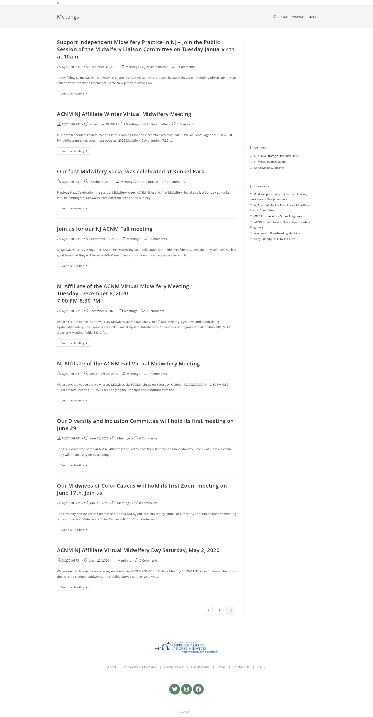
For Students (200, 667)
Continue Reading (76, 92)
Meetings (132, 67)
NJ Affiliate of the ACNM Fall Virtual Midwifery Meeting (128, 363)
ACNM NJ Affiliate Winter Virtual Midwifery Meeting (124, 113)
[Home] (274, 17)
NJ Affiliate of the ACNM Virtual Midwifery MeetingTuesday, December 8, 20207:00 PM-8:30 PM (123, 293)
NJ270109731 (71, 67)
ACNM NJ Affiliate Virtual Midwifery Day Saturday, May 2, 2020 (138, 550)
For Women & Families (140, 667)
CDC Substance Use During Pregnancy (278, 216)
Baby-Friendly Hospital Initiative (274, 239)
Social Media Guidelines (269, 168)
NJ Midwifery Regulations (270, 162)
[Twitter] (174, 689)
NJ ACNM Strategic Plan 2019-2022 (276, 156)
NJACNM (184, 712)
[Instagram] (186, 689)
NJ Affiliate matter (155, 67)
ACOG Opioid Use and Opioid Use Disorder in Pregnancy (280, 224)
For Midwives (173, 667)
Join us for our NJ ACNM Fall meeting (105, 228)
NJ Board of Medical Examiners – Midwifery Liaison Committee (279, 207)
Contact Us (241, 667)
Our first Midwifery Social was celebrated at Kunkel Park (131, 171)
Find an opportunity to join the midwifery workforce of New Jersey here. (278, 196)
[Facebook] (198, 689)
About (111, 667)
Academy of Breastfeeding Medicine (277, 233)
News (221, 667)
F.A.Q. (261, 667)
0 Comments (186, 67)
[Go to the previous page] (208, 610)
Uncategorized (147, 182)
